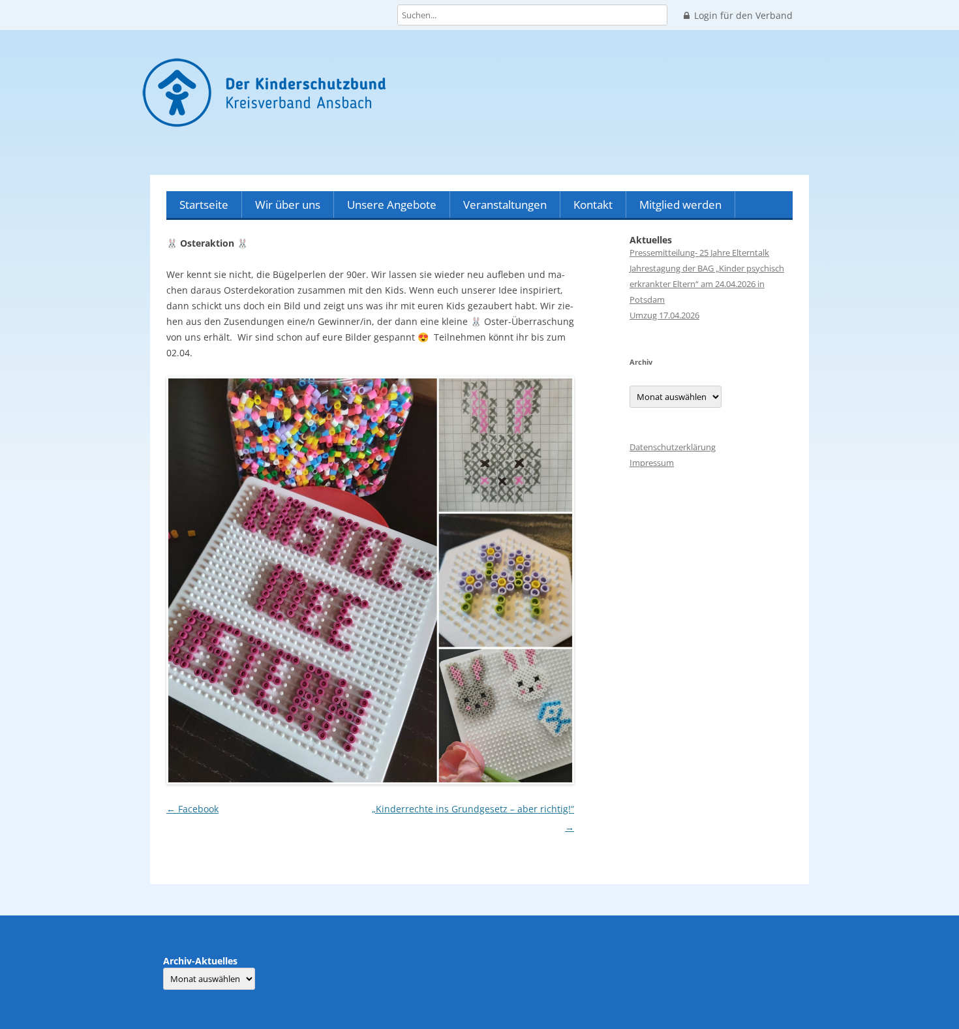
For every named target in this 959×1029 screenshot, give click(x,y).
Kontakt (593, 204)
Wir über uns (287, 204)
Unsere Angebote (391, 204)
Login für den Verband (743, 15)
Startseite (203, 204)
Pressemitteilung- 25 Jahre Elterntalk (699, 252)
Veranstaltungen (505, 204)
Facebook (192, 809)
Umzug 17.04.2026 (664, 315)
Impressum (652, 462)
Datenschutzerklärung (673, 447)
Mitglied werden (680, 204)
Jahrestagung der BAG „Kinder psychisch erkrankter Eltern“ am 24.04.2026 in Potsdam (707, 283)
